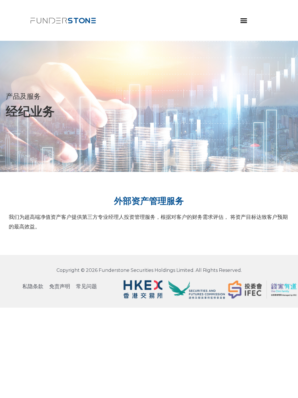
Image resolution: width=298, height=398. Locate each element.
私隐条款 (32, 286)
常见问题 (86, 286)
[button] (243, 20)
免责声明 (59, 286)
